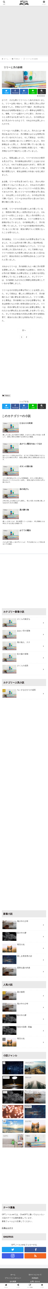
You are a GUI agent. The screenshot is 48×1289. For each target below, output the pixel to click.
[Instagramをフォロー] (13, 1255)
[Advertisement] (24, 31)
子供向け (7, 395)
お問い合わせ (35, 1281)
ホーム (12, 1275)
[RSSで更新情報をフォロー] (35, 1255)
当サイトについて (35, 1275)
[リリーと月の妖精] (29, 684)
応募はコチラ (7, 1228)
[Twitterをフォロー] (13, 1249)
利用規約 (35, 1278)
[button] (42, 91)
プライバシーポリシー (13, 1278)
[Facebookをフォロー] (35, 1249)
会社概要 (13, 1281)
